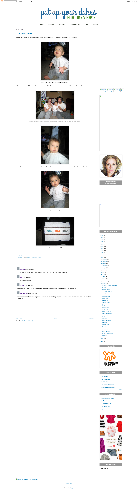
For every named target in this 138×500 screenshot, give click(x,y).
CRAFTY (29, 257)
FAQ (87, 24)
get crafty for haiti (106, 302)
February (105, 281)
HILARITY (34, 257)
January (104, 283)
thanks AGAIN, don (106, 311)
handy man (104, 318)
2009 (102, 339)
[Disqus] (55, 289)
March (104, 279)
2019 (102, 237)
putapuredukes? (75, 24)
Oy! (102, 409)
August (104, 268)
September (105, 265)
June (104, 272)
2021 (102, 235)
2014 (102, 248)
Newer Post (19, 318)
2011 (102, 255)
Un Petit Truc (104, 401)
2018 (102, 239)
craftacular (104, 335)
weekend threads (106, 289)
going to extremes (106, 316)
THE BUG (39, 257)
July (104, 270)
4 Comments (19, 257)
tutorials (51, 24)
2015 (102, 246)
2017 (102, 241)
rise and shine (105, 329)
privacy (95, 24)
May (104, 274)
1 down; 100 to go (106, 296)
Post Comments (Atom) (27, 320)
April (104, 276)
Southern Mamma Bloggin (107, 398)
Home (55, 318)
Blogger (71, 488)
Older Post (91, 318)
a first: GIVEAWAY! (107, 291)
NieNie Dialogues (105, 379)
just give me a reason (107, 305)
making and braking (106, 320)
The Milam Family (105, 406)
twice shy (104, 294)
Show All (120, 389)
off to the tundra (105, 324)
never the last (105, 300)
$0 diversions (105, 309)
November (105, 261)
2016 (102, 244)
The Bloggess (104, 376)
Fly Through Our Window (107, 384)
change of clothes (24, 34)
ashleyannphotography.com (108, 387)
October (104, 263)
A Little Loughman (106, 403)
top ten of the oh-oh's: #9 (107, 333)
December (105, 259)
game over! (104, 322)
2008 (102, 341)
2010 (102, 257)
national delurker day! (107, 313)
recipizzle (104, 287)
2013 (102, 250)
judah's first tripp (106, 331)
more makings (105, 307)
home (42, 24)
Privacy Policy (69, 483)
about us (62, 24)
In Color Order (105, 382)
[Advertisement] (111, 57)
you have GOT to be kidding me (109, 285)
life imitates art (105, 326)
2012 (102, 252)
